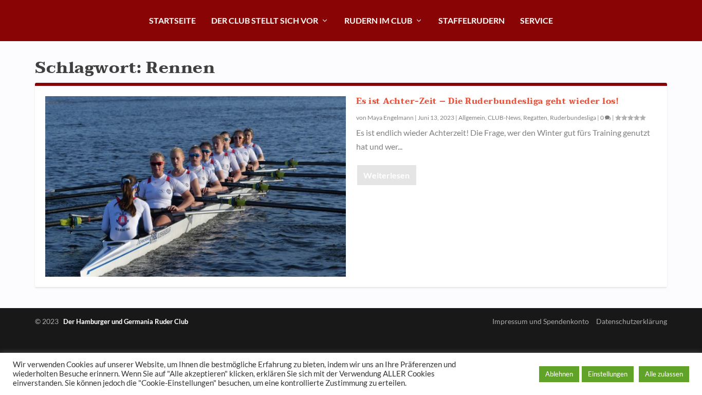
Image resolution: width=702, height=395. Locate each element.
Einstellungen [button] (607, 374)
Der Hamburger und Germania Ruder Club (125, 321)
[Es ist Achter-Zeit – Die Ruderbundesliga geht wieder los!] (195, 186)
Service (536, 20)
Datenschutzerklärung (631, 321)
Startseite (172, 20)
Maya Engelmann (390, 117)
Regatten (535, 117)
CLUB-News (504, 117)
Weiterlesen (386, 175)
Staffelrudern (471, 20)
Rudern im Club (378, 20)
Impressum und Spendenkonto (540, 321)
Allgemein (471, 117)
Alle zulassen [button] (664, 374)
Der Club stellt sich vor (264, 20)
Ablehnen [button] (559, 374)
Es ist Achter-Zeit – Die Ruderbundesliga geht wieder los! (487, 101)
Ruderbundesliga (573, 117)
